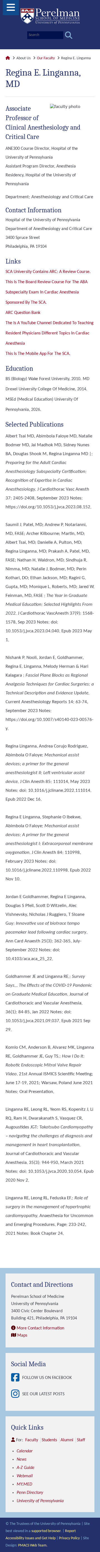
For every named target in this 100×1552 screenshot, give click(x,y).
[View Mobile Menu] (11, 9)
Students (49, 1440)
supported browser (46, 1531)
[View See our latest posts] (16, 1394)
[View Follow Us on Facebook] (16, 1378)
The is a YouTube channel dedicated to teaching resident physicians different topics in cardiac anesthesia (50, 333)
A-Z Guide (25, 1468)
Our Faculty (46, 58)
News (21, 1459)
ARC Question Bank (23, 313)
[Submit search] (68, 35)
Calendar (24, 1451)
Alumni (67, 1440)
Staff (81, 1440)
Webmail (25, 1476)
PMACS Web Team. (33, 1545)
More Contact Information (40, 1328)
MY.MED (24, 1484)
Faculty (31, 1440)
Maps (22, 1335)
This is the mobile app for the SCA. (38, 354)
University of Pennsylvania (40, 1501)
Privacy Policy (69, 1538)
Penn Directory (30, 1493)
